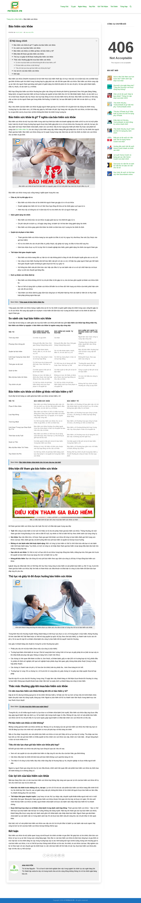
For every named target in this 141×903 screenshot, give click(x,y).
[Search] (130, 7)
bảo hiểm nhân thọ (22, 129)
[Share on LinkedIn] (59, 855)
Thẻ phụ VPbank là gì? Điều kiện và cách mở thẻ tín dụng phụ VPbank (123, 113)
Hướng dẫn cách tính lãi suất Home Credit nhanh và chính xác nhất (123, 148)
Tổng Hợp (123, 7)
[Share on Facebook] (44, 855)
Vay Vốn (92, 7)
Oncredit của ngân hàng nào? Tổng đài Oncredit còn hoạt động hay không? (123, 87)
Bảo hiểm (18, 19)
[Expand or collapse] (96, 41)
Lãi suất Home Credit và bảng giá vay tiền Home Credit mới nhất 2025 (122, 157)
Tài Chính (114, 7)
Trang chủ (10, 19)
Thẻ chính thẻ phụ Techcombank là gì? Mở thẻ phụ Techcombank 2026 (123, 105)
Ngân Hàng (82, 7)
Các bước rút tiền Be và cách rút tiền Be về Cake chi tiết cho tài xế (123, 166)
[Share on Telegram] (63, 855)
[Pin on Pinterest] (55, 855)
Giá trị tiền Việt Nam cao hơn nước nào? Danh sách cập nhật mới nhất (123, 79)
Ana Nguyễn (29, 32)
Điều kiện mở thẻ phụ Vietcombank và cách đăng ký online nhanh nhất (123, 122)
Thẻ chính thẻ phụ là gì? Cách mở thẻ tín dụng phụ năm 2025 (123, 131)
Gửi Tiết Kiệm (103, 7)
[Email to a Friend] (52, 855)
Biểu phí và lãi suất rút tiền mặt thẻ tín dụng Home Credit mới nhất (123, 139)
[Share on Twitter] (48, 855)
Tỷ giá (73, 7)
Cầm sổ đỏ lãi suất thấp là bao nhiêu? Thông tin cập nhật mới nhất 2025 (123, 96)
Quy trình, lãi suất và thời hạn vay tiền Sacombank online (123, 173)
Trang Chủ (64, 7)
